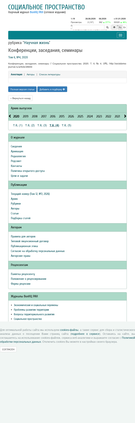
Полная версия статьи (22, 89)
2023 (99, 116)
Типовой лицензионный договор (30, 241)
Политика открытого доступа (28, 171)
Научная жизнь (36, 42)
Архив (14, 199)
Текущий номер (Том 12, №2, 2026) (30, 194)
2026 (71, 116)
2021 (117, 116)
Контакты (16, 166)
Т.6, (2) (30, 125)
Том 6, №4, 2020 (18, 57)
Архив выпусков (21, 108)
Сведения (16, 146)
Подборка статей (20, 218)
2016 (52, 116)
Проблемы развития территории (31, 309)
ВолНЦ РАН (36, 12)
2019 (25, 116)
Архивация (17, 151)
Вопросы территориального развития (34, 314)
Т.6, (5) (66, 125)
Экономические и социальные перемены (36, 305)
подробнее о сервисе (85, 333)
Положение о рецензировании (28, 279)
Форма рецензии (20, 284)
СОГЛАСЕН (8, 349)
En (124, 27)
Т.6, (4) (54, 125)
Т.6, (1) (18, 125)
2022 (108, 116)
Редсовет (16, 161)
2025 (80, 116)
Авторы (31, 74)
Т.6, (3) (42, 125)
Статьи (15, 213)
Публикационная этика (24, 246)
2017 (43, 116)
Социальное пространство (46, 7)
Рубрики (16, 203)
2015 (62, 116)
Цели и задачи (19, 176)
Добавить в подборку (51, 89)
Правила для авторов (23, 236)
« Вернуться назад (20, 98)
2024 (90, 116)
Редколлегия (18, 156)
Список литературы (49, 74)
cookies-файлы (69, 330)
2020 (16, 116)
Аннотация (16, 74)
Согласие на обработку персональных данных (38, 251)
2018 (35, 116)
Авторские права (20, 256)
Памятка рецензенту (23, 274)
